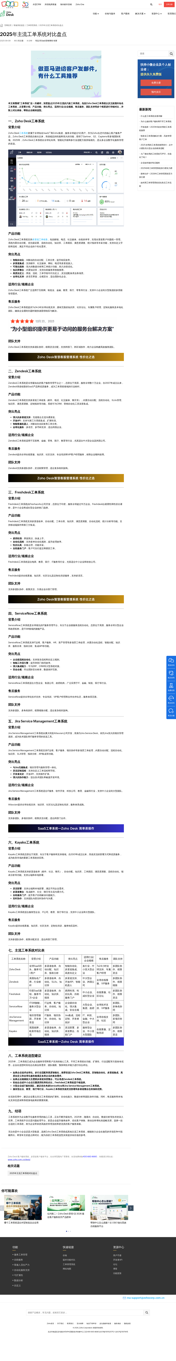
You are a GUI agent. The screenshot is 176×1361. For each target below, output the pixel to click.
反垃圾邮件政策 (105, 1323)
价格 (65, 1255)
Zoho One (80, 4)
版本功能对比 (69, 1260)
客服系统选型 (19, 25)
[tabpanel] (23, 1210)
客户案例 (125, 13)
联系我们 (172, 13)
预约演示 (156, 92)
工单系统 (23, 133)
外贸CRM (37, 4)
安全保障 (80, 1323)
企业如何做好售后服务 (150, 163)
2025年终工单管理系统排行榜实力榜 (156, 168)
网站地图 (67, 1269)
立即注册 (169, 4)
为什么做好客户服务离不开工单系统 (156, 121)
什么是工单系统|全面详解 (151, 116)
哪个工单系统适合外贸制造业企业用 (21, 1222)
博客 (115, 1269)
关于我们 (60, 1323)
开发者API (117, 1260)
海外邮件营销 (66, 4)
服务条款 (117, 1323)
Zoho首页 (50, 1323)
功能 (95, 13)
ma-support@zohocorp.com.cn (145, 1298)
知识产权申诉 (91, 1323)
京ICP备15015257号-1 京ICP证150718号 (113, 1332)
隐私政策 (127, 1323)
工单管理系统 (31, 25)
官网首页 (8, 25)
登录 (160, 4)
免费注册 (156, 82)
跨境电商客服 (50, 4)
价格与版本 (110, 13)
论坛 (115, 1264)
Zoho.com (15, 5)
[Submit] (146, 1313)
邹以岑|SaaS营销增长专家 (46, 41)
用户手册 (117, 1255)
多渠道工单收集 (40, 239)
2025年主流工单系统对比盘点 (23, 1173)
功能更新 (117, 1273)
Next (131, 1208)
